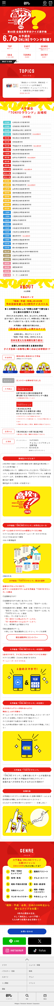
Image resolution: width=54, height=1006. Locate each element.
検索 (27, 999)
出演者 (27, 47)
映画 (30, 971)
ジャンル (44, 47)
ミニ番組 (5, 983)
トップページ (9, 999)
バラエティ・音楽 (8, 971)
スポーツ (5, 977)
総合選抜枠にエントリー (27, 637)
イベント (32, 983)
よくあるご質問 (9, 55)
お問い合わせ (27, 931)
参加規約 (27, 55)
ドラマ (4, 965)
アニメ (31, 977)
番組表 (45, 999)
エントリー (44, 55)
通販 (3, 989)
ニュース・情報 (34, 965)
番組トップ (9, 47)
